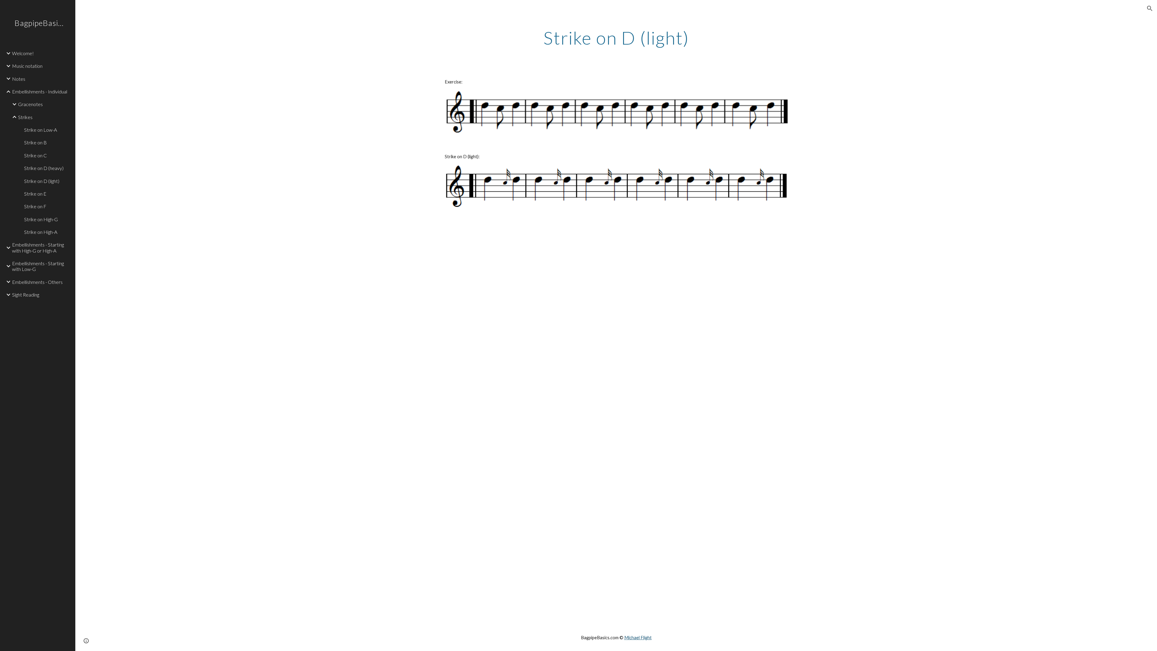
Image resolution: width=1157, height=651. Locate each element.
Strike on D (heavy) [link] (44, 168)
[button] (1150, 8)
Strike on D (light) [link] (41, 181)
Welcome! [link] (23, 53)
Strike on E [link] (35, 194)
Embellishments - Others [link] (37, 282)
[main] (616, 37)
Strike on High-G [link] (41, 219)
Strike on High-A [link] (40, 232)
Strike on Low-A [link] (40, 130)
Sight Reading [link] (25, 294)
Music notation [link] (27, 66)
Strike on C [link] (35, 155)
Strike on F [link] (35, 206)
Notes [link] (18, 79)
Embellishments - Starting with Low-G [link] (38, 266)
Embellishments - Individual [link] (39, 91)
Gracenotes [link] (30, 104)
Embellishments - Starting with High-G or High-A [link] (38, 247)
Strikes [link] (25, 117)
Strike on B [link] (35, 142)
